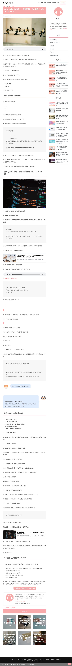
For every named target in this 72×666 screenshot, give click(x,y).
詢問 (25, 659)
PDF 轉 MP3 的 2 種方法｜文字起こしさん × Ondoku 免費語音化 (62, 91)
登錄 (58, 2)
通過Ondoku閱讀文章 (54, 42)
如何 (13, 6)
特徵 (45, 2)
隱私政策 (36, 659)
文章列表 (52, 52)
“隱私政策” (32, 664)
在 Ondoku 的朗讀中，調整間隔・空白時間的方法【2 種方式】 (62, 116)
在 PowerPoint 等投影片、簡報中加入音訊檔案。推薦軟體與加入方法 (62, 161)
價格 (42, 2)
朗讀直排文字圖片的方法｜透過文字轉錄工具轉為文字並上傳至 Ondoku (62, 72)
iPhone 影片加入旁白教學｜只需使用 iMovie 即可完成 (61, 78)
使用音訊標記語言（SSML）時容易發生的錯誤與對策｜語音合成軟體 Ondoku (30, 532)
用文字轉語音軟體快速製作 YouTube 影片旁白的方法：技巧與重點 (62, 147)
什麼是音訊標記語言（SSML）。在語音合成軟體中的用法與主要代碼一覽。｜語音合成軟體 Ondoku (30, 256)
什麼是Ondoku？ (54, 39)
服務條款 (30, 659)
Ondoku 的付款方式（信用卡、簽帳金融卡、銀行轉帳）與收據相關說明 (62, 135)
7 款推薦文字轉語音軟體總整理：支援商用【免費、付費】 (62, 104)
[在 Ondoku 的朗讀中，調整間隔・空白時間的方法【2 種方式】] (52, 65)
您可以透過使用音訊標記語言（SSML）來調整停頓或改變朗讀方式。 (30, 536)
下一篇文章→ (13, 607)
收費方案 (52, 49)
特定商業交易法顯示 (44, 659)
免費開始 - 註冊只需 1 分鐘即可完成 (25, 588)
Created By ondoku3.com (10, 278)
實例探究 (49, 2)
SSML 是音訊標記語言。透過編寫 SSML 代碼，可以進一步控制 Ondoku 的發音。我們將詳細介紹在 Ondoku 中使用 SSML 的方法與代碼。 (31, 259)
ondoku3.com (21, 602)
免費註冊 (63, 3)
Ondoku (5, 6)
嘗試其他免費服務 (54, 55)
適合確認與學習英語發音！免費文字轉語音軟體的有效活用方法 (62, 154)
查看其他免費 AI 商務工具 (56, 659)
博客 (9, 6)
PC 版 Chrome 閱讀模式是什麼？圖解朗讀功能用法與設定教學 (62, 85)
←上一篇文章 (6, 607)
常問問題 (54, 2)
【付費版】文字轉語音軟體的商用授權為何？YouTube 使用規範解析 (62, 141)
